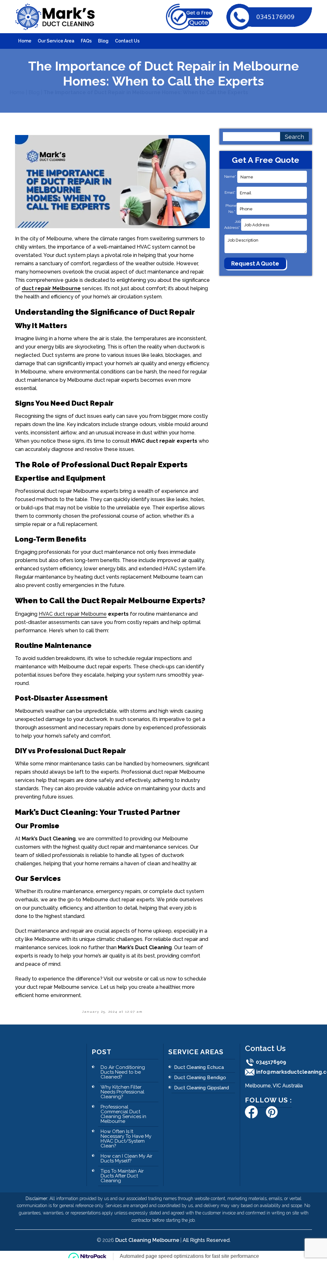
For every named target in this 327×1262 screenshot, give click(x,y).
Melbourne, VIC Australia (274, 1086)
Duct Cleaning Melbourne (147, 1240)
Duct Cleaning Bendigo (200, 1077)
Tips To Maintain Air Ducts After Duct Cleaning (122, 1175)
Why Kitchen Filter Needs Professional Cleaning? (122, 1092)
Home (24, 40)
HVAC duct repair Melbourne (73, 614)
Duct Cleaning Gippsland (201, 1088)
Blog (103, 40)
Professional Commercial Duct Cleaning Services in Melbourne (123, 1114)
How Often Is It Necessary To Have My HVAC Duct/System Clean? (126, 1139)
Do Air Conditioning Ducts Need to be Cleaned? (123, 1072)
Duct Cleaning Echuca (199, 1067)
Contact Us (127, 40)
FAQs (86, 40)
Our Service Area (56, 40)
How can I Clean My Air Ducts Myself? (126, 1158)
